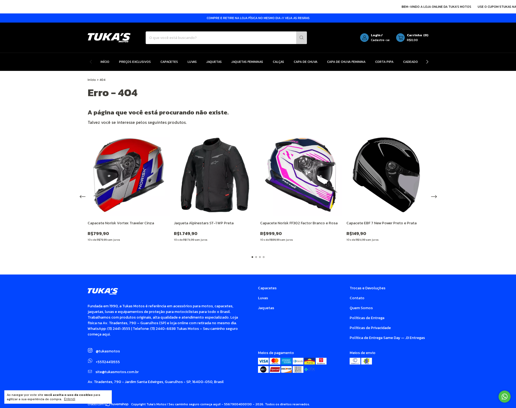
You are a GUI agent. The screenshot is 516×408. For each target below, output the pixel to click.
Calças (278, 61)
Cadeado (410, 61)
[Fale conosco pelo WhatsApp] (505, 397)
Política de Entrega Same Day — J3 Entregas (387, 338)
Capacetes (169, 61)
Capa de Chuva (305, 61)
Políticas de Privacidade (370, 328)
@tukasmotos (107, 351)
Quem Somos (361, 308)
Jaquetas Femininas (247, 61)
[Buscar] (301, 37)
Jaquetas (214, 61)
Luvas (192, 61)
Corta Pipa (384, 61)
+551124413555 (107, 362)
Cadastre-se (380, 40)
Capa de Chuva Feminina (346, 61)
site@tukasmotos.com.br (117, 372)
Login (376, 35)
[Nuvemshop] (108, 405)
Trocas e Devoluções (367, 288)
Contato (357, 298)
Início (105, 61)
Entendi (69, 399)
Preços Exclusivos (135, 61)
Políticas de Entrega (367, 318)
